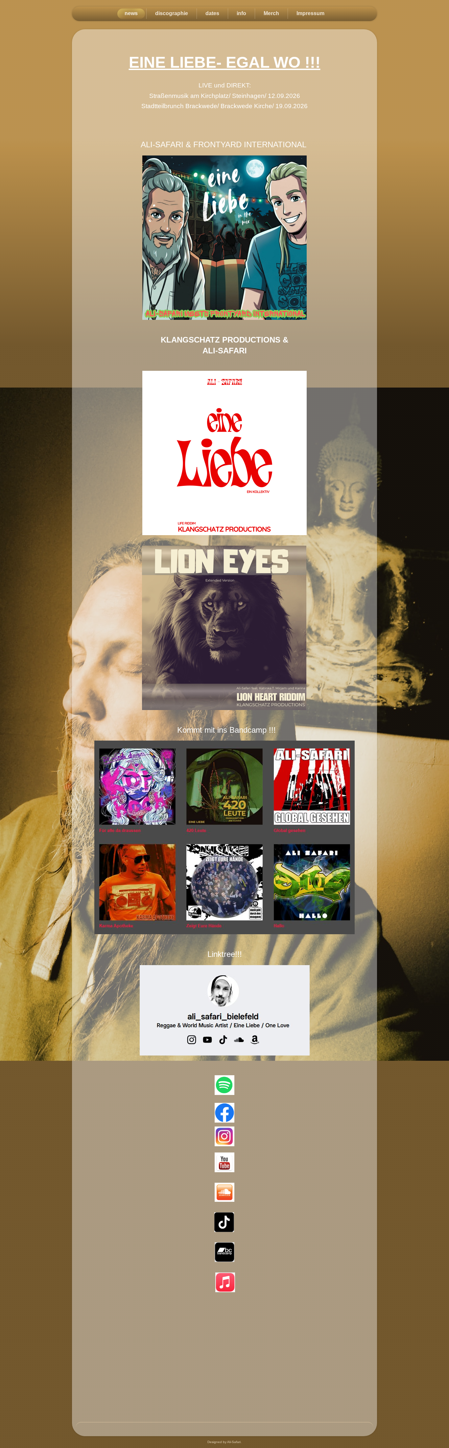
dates (212, 13)
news (131, 13)
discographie (171, 13)
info (241, 13)
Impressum (310, 13)
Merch (271, 13)
